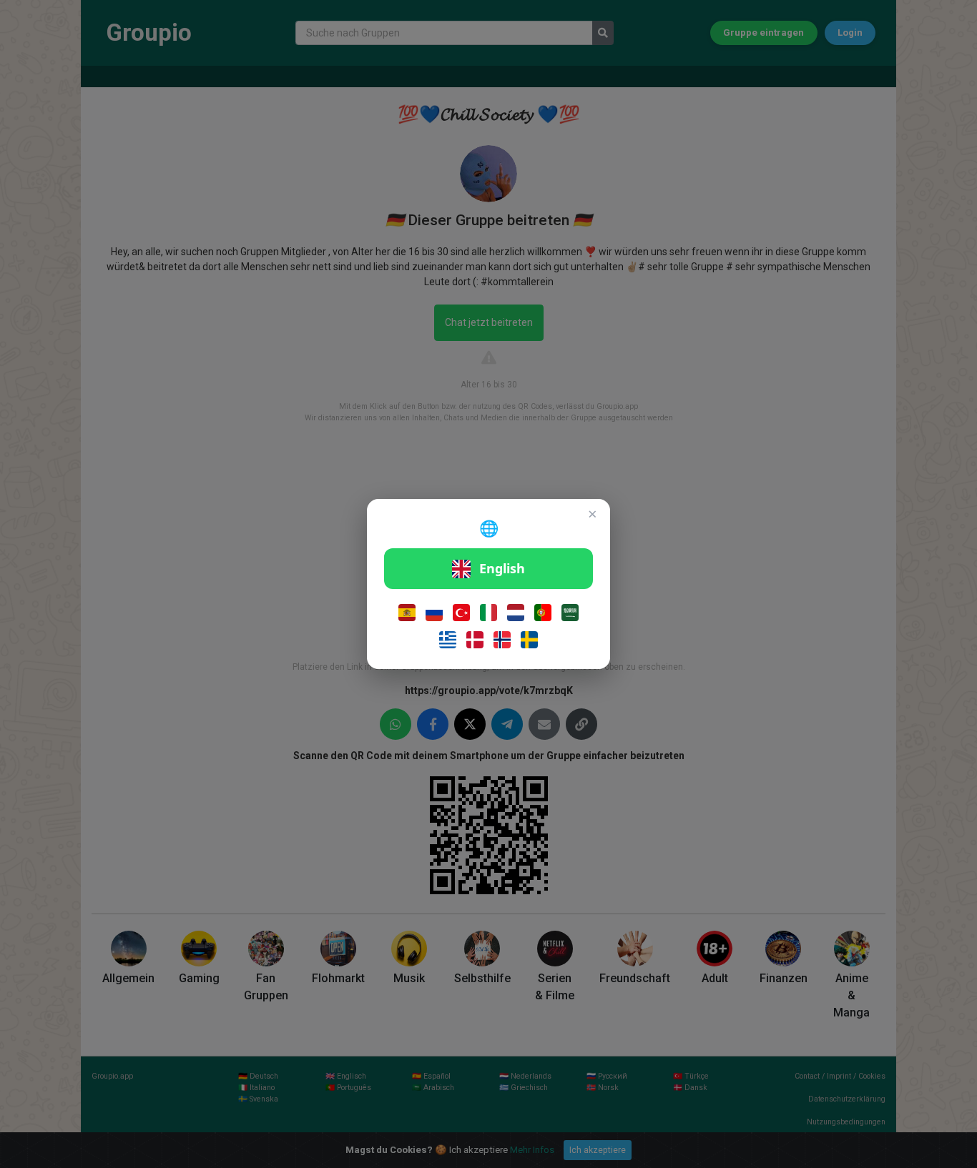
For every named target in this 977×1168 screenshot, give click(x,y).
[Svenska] (529, 640)
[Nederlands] (516, 612)
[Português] (543, 612)
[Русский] (434, 612)
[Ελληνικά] (448, 640)
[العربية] (570, 612)
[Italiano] (488, 612)
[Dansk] (475, 640)
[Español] (407, 612)
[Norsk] (502, 640)
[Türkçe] (461, 612)
